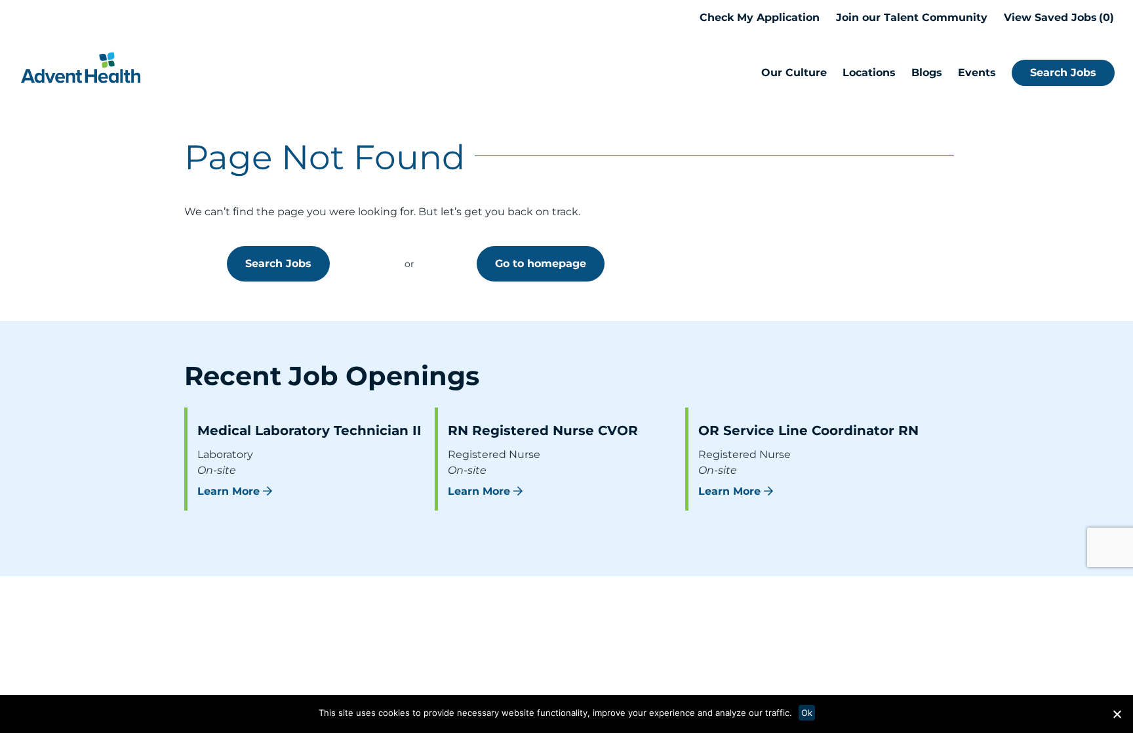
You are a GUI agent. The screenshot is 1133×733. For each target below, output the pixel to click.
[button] (1116, 714)
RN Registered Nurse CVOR (543, 430)
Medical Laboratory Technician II (309, 430)
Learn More (228, 491)
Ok (806, 712)
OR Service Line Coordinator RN (808, 430)
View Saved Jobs (1057, 17)
